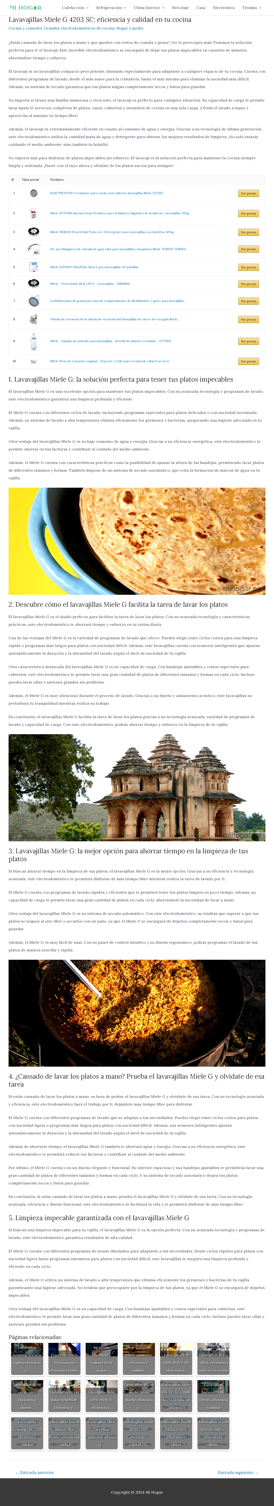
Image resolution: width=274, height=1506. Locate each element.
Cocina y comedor (25, 28)
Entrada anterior (34, 1472)
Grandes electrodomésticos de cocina (79, 28)
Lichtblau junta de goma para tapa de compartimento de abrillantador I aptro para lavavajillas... (118, 301)
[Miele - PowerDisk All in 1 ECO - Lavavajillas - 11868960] (33, 283)
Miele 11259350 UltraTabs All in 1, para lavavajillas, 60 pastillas (94, 267)
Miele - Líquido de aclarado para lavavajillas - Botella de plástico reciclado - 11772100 (110, 341)
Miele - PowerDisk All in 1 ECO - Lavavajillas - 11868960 (90, 284)
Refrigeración (109, 7)
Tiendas (249, 7)
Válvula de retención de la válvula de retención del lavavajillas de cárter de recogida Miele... (114, 319)
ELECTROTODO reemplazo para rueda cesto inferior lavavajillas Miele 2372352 (106, 193)
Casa (201, 7)
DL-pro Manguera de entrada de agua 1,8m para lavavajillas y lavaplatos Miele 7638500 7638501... (119, 249)
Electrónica (224, 7)
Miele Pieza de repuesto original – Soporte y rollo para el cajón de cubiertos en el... (110, 361)
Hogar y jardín (129, 28)
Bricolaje (180, 7)
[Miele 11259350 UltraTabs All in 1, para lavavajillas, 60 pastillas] (33, 267)
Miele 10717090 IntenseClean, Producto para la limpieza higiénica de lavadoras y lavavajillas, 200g (119, 213)
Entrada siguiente (238, 1472)
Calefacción (73, 7)
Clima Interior (147, 7)
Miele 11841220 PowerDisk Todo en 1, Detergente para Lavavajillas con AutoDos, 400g (112, 232)
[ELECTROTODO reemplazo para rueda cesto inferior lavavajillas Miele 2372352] (33, 193)
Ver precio (248, 193)
